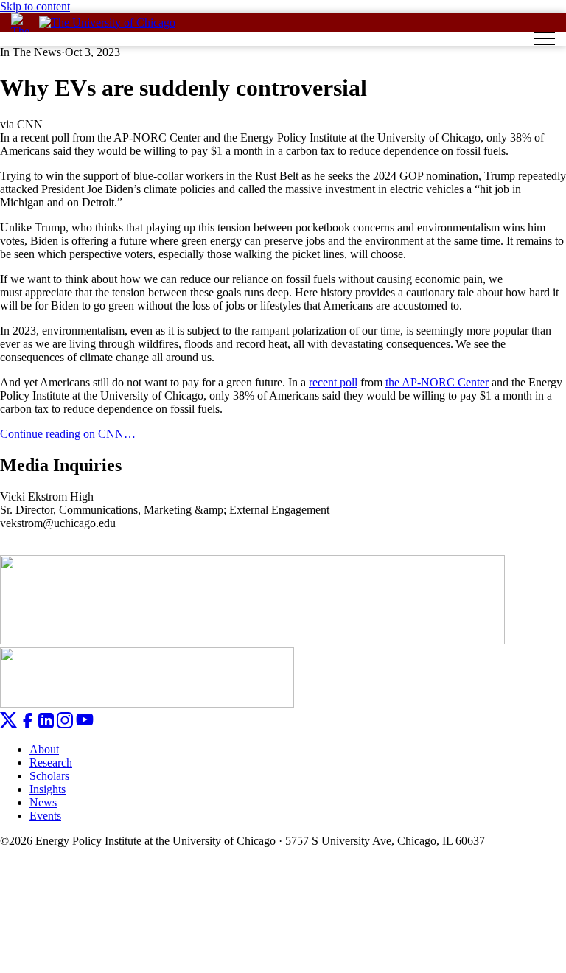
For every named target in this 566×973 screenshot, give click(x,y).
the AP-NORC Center (437, 382)
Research (50, 762)
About (44, 749)
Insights (47, 789)
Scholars (49, 776)
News (43, 802)
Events (45, 815)
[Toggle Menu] (544, 39)
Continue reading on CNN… (68, 434)
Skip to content (35, 6)
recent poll (333, 382)
